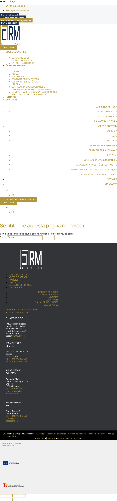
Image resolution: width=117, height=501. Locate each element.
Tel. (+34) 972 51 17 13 (16, 388)
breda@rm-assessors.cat (12, 419)
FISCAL (15, 74)
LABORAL (16, 84)
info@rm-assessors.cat (16, 361)
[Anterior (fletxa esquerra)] (3, 499)
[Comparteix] (16, 495)
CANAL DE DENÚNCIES (20, 285)
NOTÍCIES (11, 97)
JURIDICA (16, 71)
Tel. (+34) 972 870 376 (17, 416)
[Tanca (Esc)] (23, 495)
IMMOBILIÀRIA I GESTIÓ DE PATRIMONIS (31, 89)
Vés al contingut (8, 1)
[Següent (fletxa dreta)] (10, 499)
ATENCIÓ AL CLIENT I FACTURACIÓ (29, 94)
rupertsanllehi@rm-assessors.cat (14, 392)
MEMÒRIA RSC (16, 287)
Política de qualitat (96, 433)
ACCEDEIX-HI (19, 336)
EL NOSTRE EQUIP (20, 58)
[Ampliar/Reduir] (3, 495)
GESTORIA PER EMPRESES (25, 79)
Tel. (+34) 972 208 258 (17, 359)
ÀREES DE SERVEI (15, 65)
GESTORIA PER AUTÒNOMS (25, 81)
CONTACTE (11, 99)
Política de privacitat (56, 433)
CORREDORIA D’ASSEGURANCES (28, 87)
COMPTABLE (17, 76)
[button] (7, 190)
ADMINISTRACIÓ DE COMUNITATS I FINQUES (34, 92)
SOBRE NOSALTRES (16, 52)
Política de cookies (77, 433)
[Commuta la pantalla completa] (10, 495)
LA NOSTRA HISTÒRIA (22, 63)
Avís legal (40, 433)
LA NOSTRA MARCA (21, 60)
